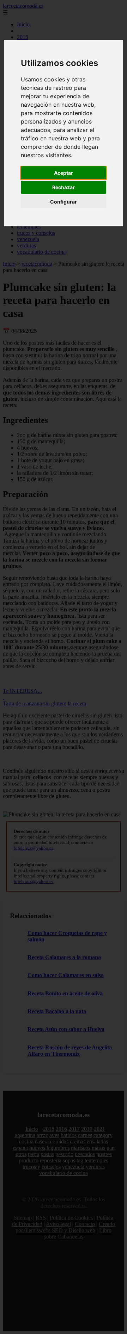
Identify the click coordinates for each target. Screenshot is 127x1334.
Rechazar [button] (63, 187)
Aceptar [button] (63, 173)
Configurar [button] (63, 202)
